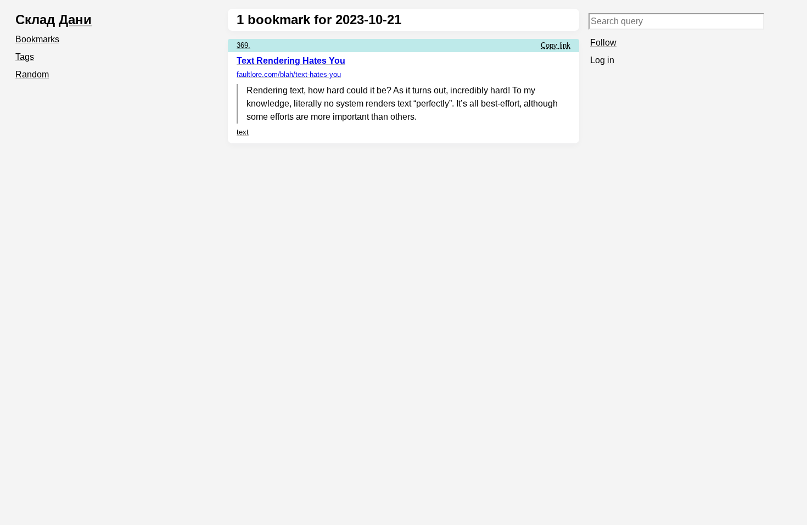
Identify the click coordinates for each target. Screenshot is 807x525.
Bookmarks (37, 39)
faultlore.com (289, 74)
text (243, 132)
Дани (75, 19)
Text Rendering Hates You (291, 60)
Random (32, 74)
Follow (603, 42)
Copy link (555, 45)
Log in (602, 60)
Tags (24, 57)
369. (243, 45)
